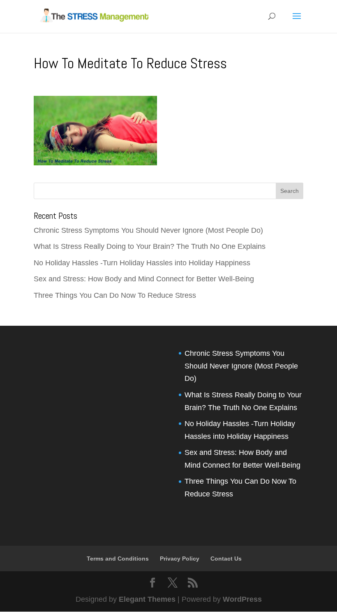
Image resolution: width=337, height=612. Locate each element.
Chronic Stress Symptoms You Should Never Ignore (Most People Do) (148, 230)
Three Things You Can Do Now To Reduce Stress (115, 295)
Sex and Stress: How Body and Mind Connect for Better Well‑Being (144, 279)
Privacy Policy (179, 558)
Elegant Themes (147, 599)
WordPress (242, 599)
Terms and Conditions (118, 558)
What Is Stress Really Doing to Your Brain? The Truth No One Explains (149, 246)
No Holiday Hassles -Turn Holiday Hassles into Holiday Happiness (142, 263)
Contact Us (226, 558)
